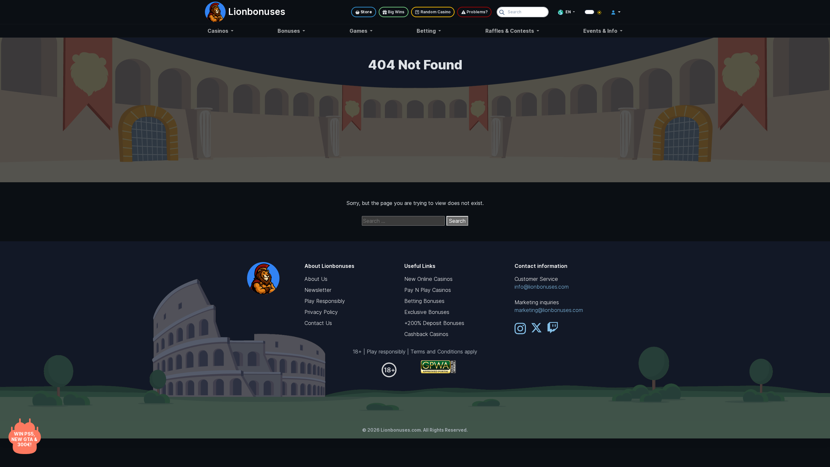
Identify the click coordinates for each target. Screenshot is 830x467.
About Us (315, 279)
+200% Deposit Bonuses (434, 323)
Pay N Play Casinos (427, 290)
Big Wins (395, 11)
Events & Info (601, 31)
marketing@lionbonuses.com (549, 310)
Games (359, 31)
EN (568, 11)
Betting (427, 31)
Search (457, 221)
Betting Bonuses (424, 301)
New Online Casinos (428, 279)
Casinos (219, 31)
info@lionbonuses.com (542, 286)
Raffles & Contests (510, 31)
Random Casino (435, 11)
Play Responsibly (324, 301)
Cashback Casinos (426, 334)
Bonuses (289, 31)
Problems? (477, 11)
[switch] (589, 12)
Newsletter (317, 290)
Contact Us (318, 323)
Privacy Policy (321, 312)
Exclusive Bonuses (426, 312)
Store (366, 11)
